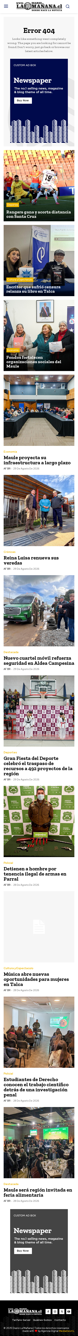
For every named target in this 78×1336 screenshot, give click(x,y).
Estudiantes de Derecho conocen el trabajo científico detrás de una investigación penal (36, 1087)
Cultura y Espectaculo (19, 279)
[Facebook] (48, 1311)
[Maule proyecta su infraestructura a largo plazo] (39, 410)
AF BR (7, 468)
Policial (8, 863)
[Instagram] (55, 1311)
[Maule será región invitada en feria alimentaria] (39, 1142)
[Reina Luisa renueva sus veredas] (39, 510)
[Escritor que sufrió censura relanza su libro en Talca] (39, 260)
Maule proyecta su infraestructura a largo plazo (37, 460)
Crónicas (9, 552)
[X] (61, 1311)
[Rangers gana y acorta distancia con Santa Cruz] (39, 185)
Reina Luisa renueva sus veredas (31, 560)
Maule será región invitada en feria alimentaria (38, 1192)
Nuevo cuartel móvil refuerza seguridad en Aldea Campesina (39, 660)
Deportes (12, 204)
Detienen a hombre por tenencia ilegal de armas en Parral (35, 874)
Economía (13, 350)
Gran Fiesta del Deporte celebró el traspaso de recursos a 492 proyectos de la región (38, 766)
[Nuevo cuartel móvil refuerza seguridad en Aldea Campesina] (39, 610)
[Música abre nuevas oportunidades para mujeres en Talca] (39, 926)
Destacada (11, 652)
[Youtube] (68, 1311)
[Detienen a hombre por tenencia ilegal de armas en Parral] (39, 821)
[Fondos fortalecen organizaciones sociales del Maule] (39, 335)
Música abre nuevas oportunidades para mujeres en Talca (36, 979)
